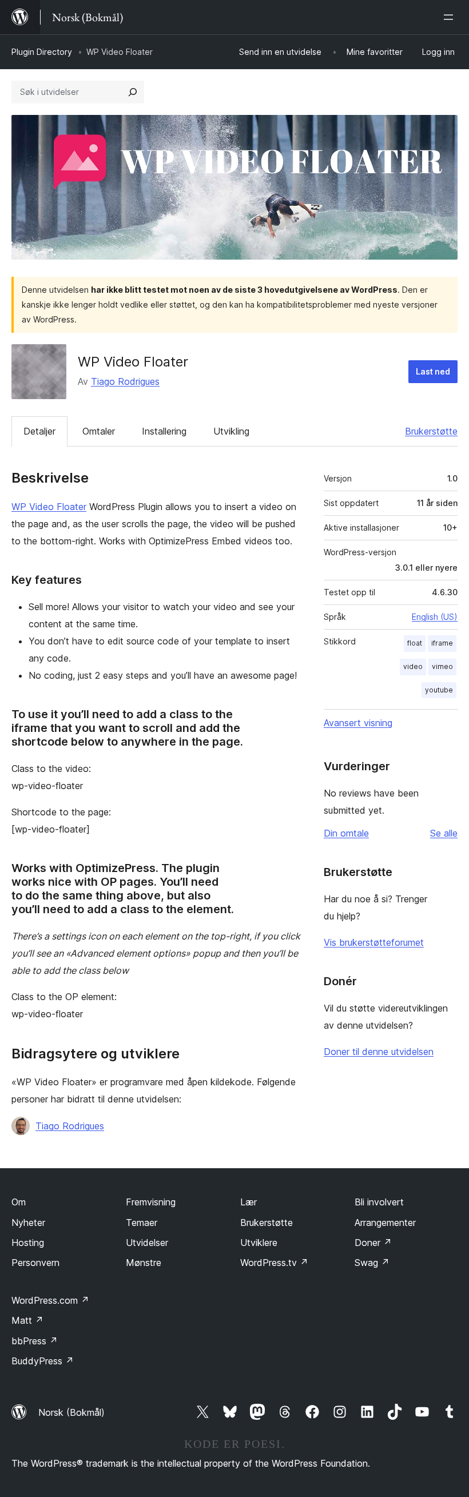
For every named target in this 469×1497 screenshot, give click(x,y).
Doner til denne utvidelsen (379, 1051)
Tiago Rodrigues (125, 381)
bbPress (34, 1341)
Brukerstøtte (431, 431)
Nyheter (28, 1222)
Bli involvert (379, 1202)
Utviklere (258, 1242)
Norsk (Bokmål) (71, 1412)
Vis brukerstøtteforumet (374, 942)
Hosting (27, 1242)
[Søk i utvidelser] (132, 92)
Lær (248, 1202)
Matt (27, 1320)
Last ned (433, 371)
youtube (439, 690)
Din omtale (346, 833)
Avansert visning (358, 722)
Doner (373, 1242)
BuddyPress (42, 1361)
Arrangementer (385, 1222)
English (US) (435, 617)
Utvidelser (147, 1242)
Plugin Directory (41, 52)
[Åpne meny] (450, 17)
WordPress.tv (274, 1262)
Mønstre (143, 1262)
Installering (164, 431)
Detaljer (39, 431)
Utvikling (231, 431)
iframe (442, 643)
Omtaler (98, 431)
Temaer (141, 1222)
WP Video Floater (48, 506)
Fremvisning (151, 1202)
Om (18, 1202)
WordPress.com (50, 1300)
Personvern (35, 1262)
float (414, 643)
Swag (372, 1262)
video (413, 666)
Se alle (444, 833)
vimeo (442, 666)
